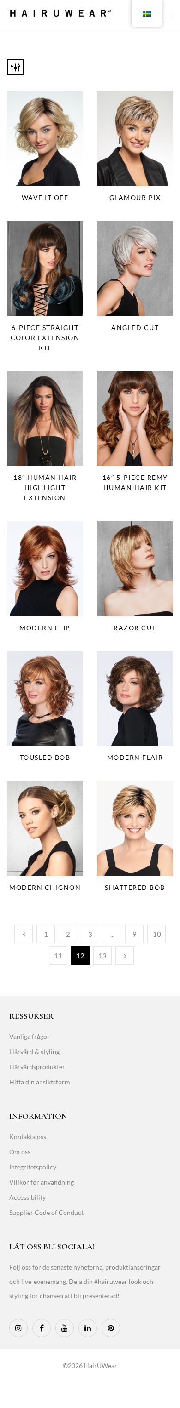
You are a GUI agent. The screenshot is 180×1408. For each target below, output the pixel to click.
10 (157, 934)
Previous (23, 934)
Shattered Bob (135, 887)
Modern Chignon (45, 887)
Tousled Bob (45, 757)
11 (58, 956)
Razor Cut (135, 628)
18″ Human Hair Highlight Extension (45, 487)
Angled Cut (135, 327)
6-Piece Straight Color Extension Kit (45, 338)
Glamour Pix (135, 197)
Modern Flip (45, 628)
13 (102, 956)
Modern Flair (135, 757)
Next (124, 955)
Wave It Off (45, 197)
